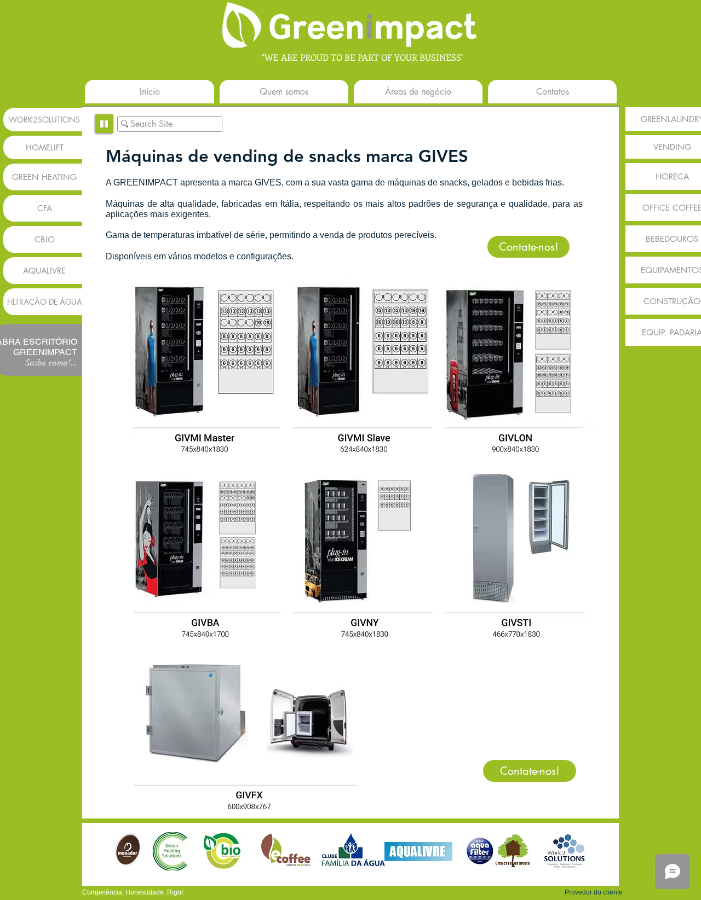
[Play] (104, 123)
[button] (593, 892)
